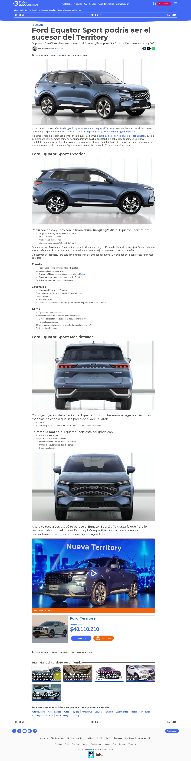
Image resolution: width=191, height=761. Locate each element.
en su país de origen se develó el (121, 135)
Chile (67, 744)
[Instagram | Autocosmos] (30, 731)
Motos (134, 711)
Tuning (76, 715)
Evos (82, 274)
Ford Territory (83, 618)
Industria (109, 711)
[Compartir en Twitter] (149, 48)
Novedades (37, 25)
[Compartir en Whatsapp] (153, 48)
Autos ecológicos (71, 711)
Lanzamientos (122, 711)
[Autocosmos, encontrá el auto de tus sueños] (25, 4)
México (107, 744)
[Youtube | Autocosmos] (24, 731)
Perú (114, 744)
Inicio (16, 10)
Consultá (81, 638)
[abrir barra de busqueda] (154, 3)
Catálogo (67, 3)
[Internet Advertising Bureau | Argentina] (99, 755)
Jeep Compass (93, 131)
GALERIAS (171, 15)
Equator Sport (42, 55)
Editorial (23, 10)
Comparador (122, 3)
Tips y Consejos (63, 715)
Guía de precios (106, 3)
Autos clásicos (54, 711)
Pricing (108, 738)
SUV (85, 55)
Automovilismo (38, 711)
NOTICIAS (19, 15)
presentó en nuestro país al (87, 128)
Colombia (75, 744)
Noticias (78, 3)
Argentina (58, 744)
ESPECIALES (95, 15)
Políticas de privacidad (95, 738)
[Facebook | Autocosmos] (14, 731)
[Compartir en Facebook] (144, 48)
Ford (53, 55)
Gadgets (98, 711)
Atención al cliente (57, 738)
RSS (150, 738)
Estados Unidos (96, 744)
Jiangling (61, 55)
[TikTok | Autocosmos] (35, 731)
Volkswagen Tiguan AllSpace (120, 131)
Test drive (48, 715)
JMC (69, 55)
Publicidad (118, 738)
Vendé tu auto (164, 4)
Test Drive (106, 638)
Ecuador (85, 744)
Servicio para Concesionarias (135, 738)
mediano (77, 55)
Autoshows (87, 711)
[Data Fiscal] (91, 755)
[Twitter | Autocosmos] (19, 731)
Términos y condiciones (75, 738)
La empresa (44, 738)
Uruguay (122, 744)
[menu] (175, 4)
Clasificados (90, 3)
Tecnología (37, 715)
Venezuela (132, 744)
